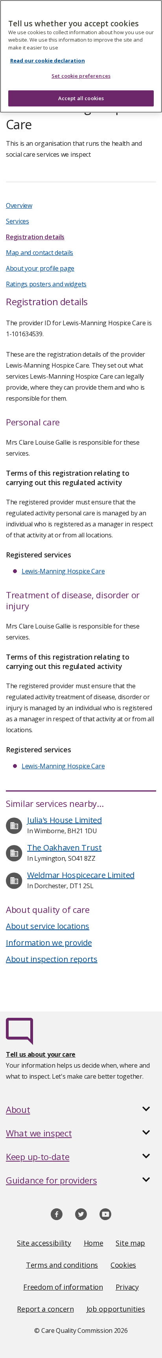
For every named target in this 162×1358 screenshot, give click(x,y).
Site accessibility (44, 1243)
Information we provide (49, 942)
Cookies (123, 1265)
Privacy (127, 1287)
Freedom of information (63, 1287)
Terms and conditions (62, 1265)
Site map (130, 1243)
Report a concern (45, 1309)
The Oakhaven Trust (64, 847)
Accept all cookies (81, 98)
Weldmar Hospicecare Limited (80, 875)
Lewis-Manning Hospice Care (63, 571)
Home (93, 1243)
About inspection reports (52, 959)
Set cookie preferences (81, 75)
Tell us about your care (40, 1054)
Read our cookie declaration (47, 60)
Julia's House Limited (64, 820)
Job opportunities (116, 1309)
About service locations (47, 926)
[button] (81, 1109)
